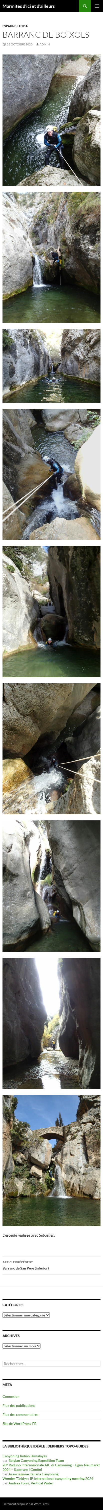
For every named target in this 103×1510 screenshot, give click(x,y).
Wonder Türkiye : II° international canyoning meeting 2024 (47, 1478)
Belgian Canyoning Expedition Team (36, 1460)
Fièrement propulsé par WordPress (25, 1504)
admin (45, 44)
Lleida (23, 26)
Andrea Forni (18, 1483)
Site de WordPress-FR (19, 1423)
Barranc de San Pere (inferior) (25, 1265)
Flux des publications (18, 1405)
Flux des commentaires (20, 1414)
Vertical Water (42, 1483)
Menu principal (97, 6)
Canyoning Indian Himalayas (24, 1456)
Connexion (11, 1396)
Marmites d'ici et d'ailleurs (28, 6)
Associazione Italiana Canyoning (33, 1474)
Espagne (9, 26)
